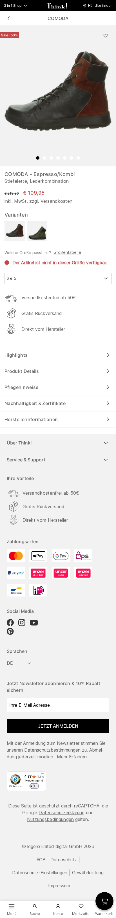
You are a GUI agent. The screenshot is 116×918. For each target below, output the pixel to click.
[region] (58, 95)
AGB (41, 859)
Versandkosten (56, 201)
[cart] (104, 901)
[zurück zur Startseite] (57, 5)
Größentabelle (67, 252)
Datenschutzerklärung (61, 812)
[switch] (34, 786)
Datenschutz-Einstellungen (39, 872)
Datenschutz (63, 859)
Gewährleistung (88, 872)
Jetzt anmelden (58, 726)
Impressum (59, 885)
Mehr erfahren (72, 757)
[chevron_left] (8, 18)
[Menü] (42, 774)
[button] (99, 5)
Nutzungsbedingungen (50, 819)
